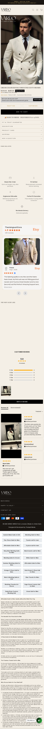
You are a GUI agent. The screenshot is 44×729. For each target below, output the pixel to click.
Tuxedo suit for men (32, 540)
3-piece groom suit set (34, 640)
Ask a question (9, 138)
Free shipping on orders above (9, 92)
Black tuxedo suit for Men (32, 551)
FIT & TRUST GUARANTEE (12, 122)
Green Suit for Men (32, 591)
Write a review (22, 402)
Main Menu (5, 501)
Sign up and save (8, 514)
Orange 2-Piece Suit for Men (11, 571)
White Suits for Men (32, 558)
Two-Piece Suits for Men (12, 540)
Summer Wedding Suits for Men (11, 564)
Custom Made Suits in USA (11, 535)
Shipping (6, 134)
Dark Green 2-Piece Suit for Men (32, 571)
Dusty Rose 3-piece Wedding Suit (11, 592)
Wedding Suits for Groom (12, 558)
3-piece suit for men (32, 545)
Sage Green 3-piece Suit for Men (32, 585)
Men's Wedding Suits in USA (11, 578)
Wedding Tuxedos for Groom (12, 585)
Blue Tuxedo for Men (32, 577)
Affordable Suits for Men (11, 545)
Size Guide (37, 99)
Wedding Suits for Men (32, 535)
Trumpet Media (30, 527)
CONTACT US (6, 510)
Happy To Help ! (7, 505)
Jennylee (24, 267)
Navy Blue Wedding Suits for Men (12, 551)
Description (7, 126)
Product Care (8, 130)
